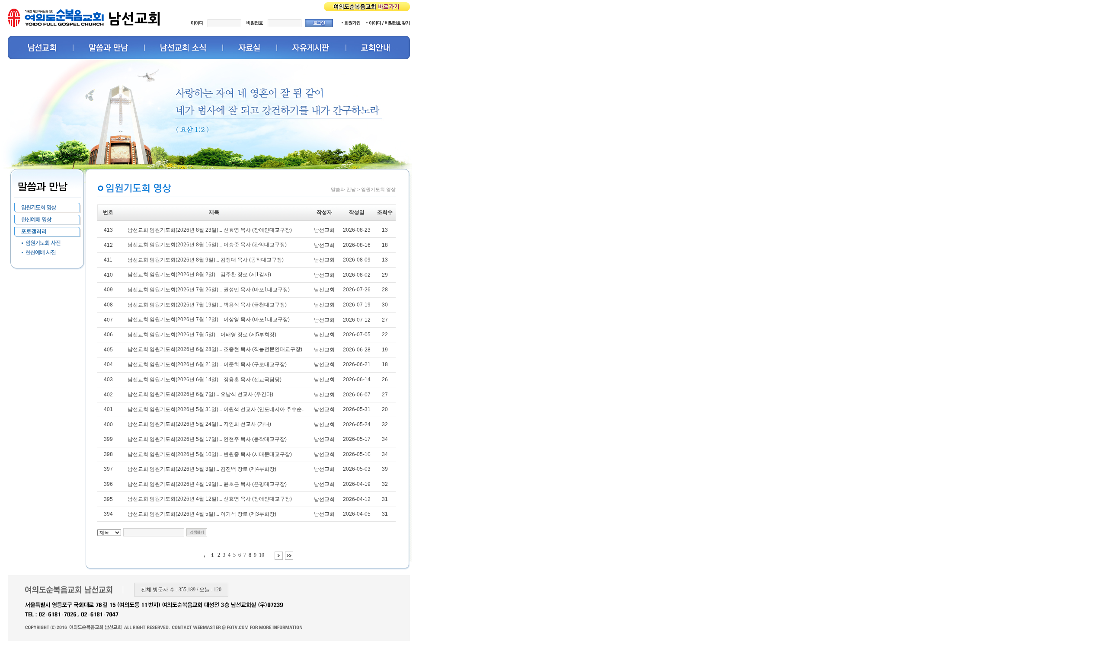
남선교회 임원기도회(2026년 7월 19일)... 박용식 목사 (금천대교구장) (207, 305)
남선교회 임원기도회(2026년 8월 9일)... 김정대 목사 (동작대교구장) (206, 260)
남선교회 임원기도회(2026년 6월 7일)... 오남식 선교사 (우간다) (200, 394)
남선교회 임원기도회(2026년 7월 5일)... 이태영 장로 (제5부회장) (202, 335)
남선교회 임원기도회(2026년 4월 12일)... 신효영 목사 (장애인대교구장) (210, 499)
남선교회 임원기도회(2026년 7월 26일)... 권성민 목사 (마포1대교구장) (209, 290)
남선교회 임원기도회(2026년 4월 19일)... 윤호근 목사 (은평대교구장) (207, 484)
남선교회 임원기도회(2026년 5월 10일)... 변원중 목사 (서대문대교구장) (210, 454)
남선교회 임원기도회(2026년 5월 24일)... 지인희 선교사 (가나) (199, 424)
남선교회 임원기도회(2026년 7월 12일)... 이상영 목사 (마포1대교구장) (209, 319)
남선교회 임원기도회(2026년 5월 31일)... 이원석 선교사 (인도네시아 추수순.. (216, 409)
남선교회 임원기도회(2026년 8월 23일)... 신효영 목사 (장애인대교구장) (210, 230)
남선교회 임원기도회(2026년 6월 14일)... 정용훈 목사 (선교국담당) (205, 379)
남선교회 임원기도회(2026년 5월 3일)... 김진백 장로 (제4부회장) (202, 469)
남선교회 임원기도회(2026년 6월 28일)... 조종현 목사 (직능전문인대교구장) (215, 349)
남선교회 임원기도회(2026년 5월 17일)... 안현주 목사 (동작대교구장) (207, 439)
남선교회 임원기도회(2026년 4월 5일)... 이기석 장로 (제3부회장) (202, 514)
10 (261, 555)
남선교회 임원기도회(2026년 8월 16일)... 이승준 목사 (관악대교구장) (207, 245)
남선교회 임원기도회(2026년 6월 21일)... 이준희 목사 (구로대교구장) (207, 364)
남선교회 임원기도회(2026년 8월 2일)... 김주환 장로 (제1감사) (199, 274)
